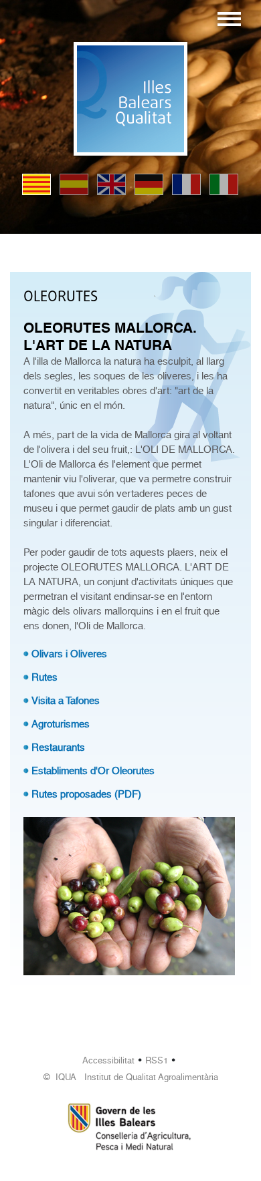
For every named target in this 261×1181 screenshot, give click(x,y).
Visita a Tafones (65, 701)
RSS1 (156, 1060)
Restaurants (58, 747)
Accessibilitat (108, 1060)
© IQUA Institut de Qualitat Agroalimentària (131, 1077)
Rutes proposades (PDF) (86, 794)
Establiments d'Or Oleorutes (93, 771)
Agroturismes (60, 724)
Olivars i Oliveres (69, 654)
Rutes (44, 677)
